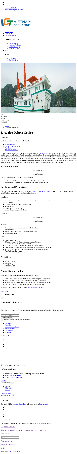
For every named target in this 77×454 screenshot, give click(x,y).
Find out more (43, 404)
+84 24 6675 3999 (11, 8)
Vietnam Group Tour (19, 404)
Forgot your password (8, 444)
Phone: (13, 375)
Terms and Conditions (12, 327)
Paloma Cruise (36, 191)
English (3, 381)
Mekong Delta (9, 33)
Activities (8, 148)
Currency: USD (6, 393)
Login (3, 448)
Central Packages (14, 47)
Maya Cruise (45, 191)
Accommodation (10, 144)
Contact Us (8, 323)
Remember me (7, 441)
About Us (8, 325)
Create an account (14, 451)
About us (8, 332)
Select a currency (6, 395)
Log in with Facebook (8, 427)
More (6, 50)
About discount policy (12, 150)
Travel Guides (13, 60)
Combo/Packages (10, 35)
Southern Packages (15, 48)
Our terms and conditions (36, 287)
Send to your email (7, 317)
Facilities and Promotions (13, 146)
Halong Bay (9, 32)
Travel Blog (12, 58)
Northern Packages (15, 45)
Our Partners (9, 330)
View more (4, 291)
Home (7, 126)
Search (4, 122)
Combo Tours (13, 43)
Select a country (6, 382)
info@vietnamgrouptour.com (14, 10)
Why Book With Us (11, 329)
